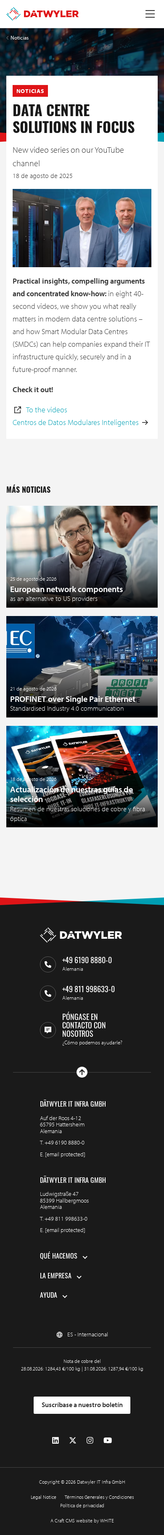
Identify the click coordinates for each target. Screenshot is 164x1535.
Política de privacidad (82, 1505)
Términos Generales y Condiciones (99, 1497)
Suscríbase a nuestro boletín (82, 1404)
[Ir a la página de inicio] (42, 14)
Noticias (20, 37)
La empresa (55, 1276)
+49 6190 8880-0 (65, 1142)
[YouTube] (107, 1440)
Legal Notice (43, 1497)
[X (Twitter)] (73, 1440)
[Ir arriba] (82, 1072)
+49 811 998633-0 (66, 1218)
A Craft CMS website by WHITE (82, 1520)
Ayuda (48, 1296)
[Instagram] (90, 1440)
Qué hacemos (58, 1256)
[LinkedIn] (55, 1440)
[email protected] (65, 1154)
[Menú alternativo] (150, 14)
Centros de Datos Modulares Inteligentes (76, 422)
